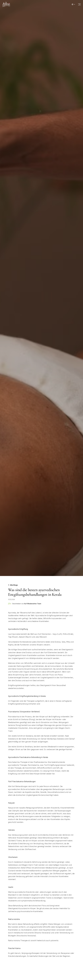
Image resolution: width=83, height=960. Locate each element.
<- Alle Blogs (13, 585)
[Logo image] (6, 4)
